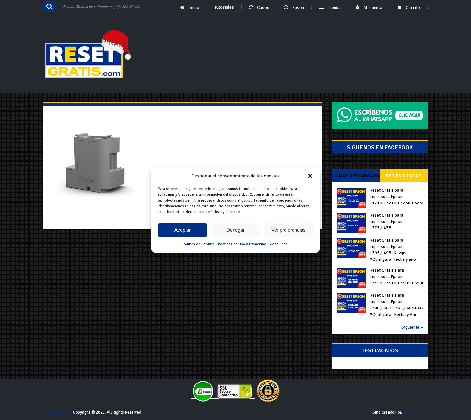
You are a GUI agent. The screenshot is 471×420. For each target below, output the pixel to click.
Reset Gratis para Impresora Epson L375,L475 (386, 221)
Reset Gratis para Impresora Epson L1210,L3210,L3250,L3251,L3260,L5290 (396, 196)
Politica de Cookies (199, 244)
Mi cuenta (372, 7)
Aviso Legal (279, 244)
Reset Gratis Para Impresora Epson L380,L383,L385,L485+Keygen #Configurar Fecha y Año (396, 304)
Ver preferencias (288, 230)
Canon (262, 7)
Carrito (412, 7)
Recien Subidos (404, 175)
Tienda (334, 7)
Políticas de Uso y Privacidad (242, 244)
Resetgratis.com (57, 412)
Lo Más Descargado (355, 175)
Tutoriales (224, 7)
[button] (310, 176)
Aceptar (182, 230)
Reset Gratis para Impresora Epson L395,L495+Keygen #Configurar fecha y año (392, 249)
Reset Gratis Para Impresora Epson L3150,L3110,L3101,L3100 (396, 277)
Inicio (193, 7)
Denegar (235, 230)
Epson (297, 7)
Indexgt (410, 412)
